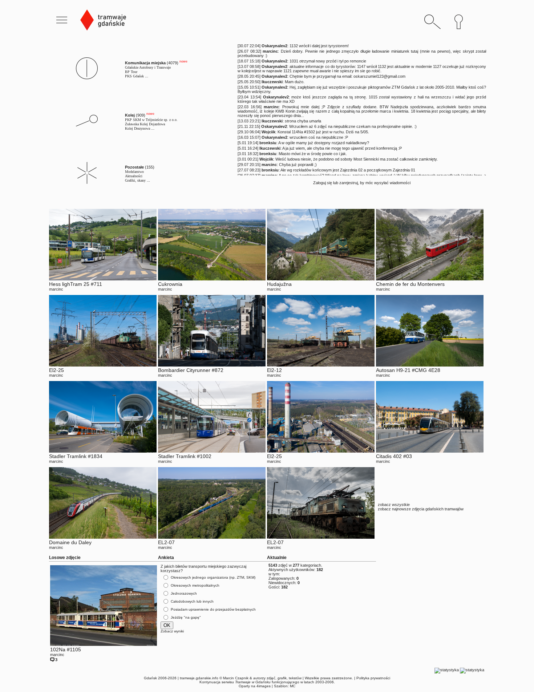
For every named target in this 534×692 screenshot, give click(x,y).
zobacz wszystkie (394, 504)
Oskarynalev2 (274, 46)
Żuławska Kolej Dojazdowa (145, 124)
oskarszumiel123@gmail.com (379, 76)
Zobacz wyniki (172, 631)
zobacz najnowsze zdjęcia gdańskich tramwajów (421, 509)
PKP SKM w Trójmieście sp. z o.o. (151, 120)
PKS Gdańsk (134, 76)
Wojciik (268, 132)
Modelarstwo (134, 172)
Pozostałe (134, 167)
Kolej (130, 115)
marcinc (270, 51)
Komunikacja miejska (145, 63)
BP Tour (131, 72)
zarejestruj (348, 183)
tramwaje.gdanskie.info (199, 678)
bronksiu (267, 143)
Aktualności (133, 176)
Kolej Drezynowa (137, 128)
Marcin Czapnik (235, 678)
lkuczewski (272, 82)
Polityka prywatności (373, 678)
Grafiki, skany (135, 180)
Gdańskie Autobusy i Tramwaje (148, 67)
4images (263, 686)
